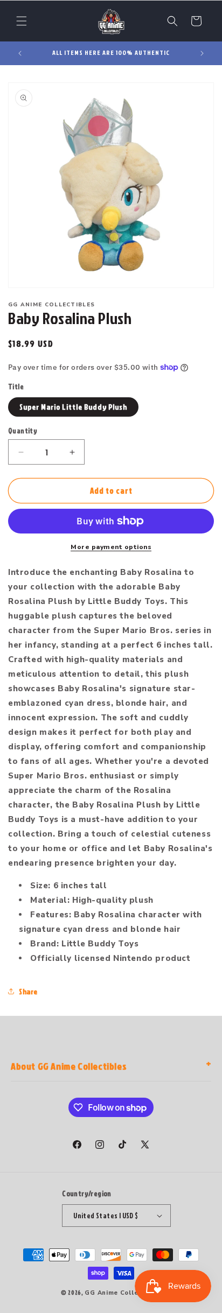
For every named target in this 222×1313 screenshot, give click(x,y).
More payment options (111, 547)
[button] (21, 21)
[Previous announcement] (20, 53)
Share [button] (28, 991)
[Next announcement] (202, 53)
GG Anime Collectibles (123, 1293)
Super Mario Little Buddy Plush (73, 407)
